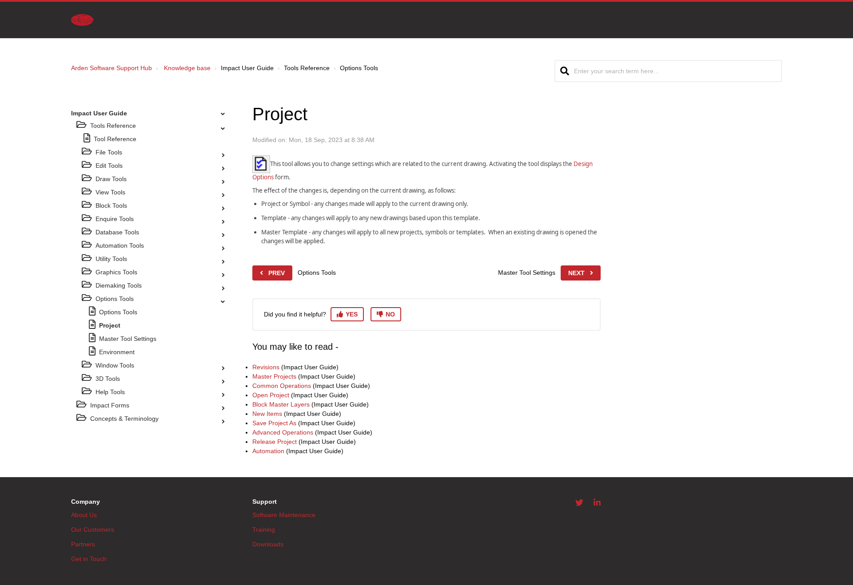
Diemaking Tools (119, 285)
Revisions (265, 367)
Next (576, 273)
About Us (84, 514)
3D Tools (108, 378)
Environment (117, 352)
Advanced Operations (282, 432)
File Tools (109, 152)
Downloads (267, 544)
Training (263, 529)
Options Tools (115, 298)
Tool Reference (115, 138)
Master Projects (274, 376)
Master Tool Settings (127, 338)
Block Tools (111, 205)
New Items (267, 413)
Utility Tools (111, 258)
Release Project (274, 441)
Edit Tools (109, 165)
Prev (276, 273)
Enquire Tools (115, 218)
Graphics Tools (116, 272)
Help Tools (110, 391)
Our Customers (92, 529)
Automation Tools (120, 245)
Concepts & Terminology (124, 418)
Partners (83, 544)
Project (109, 325)
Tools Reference (113, 125)
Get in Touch (89, 558)
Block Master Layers (281, 404)
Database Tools (117, 232)
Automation (268, 451)
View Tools (110, 192)
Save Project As (274, 423)
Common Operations (281, 385)
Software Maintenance (283, 514)
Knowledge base (187, 67)
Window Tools (115, 365)
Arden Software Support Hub (111, 67)
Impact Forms (109, 405)
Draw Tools (111, 178)
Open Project (270, 395)
